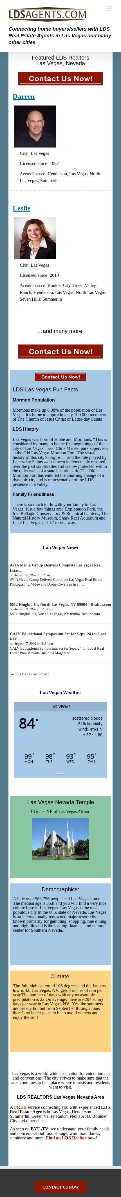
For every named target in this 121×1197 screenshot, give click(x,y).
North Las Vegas (91, 292)
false (60, 773)
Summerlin (50, 180)
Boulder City (59, 285)
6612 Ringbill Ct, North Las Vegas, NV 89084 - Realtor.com (60, 604)
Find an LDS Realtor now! (71, 1137)
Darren (24, 96)
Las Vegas (40, 153)
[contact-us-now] (60, 74)
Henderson (57, 173)
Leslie (21, 208)
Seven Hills (30, 299)
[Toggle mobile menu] (110, 9)
